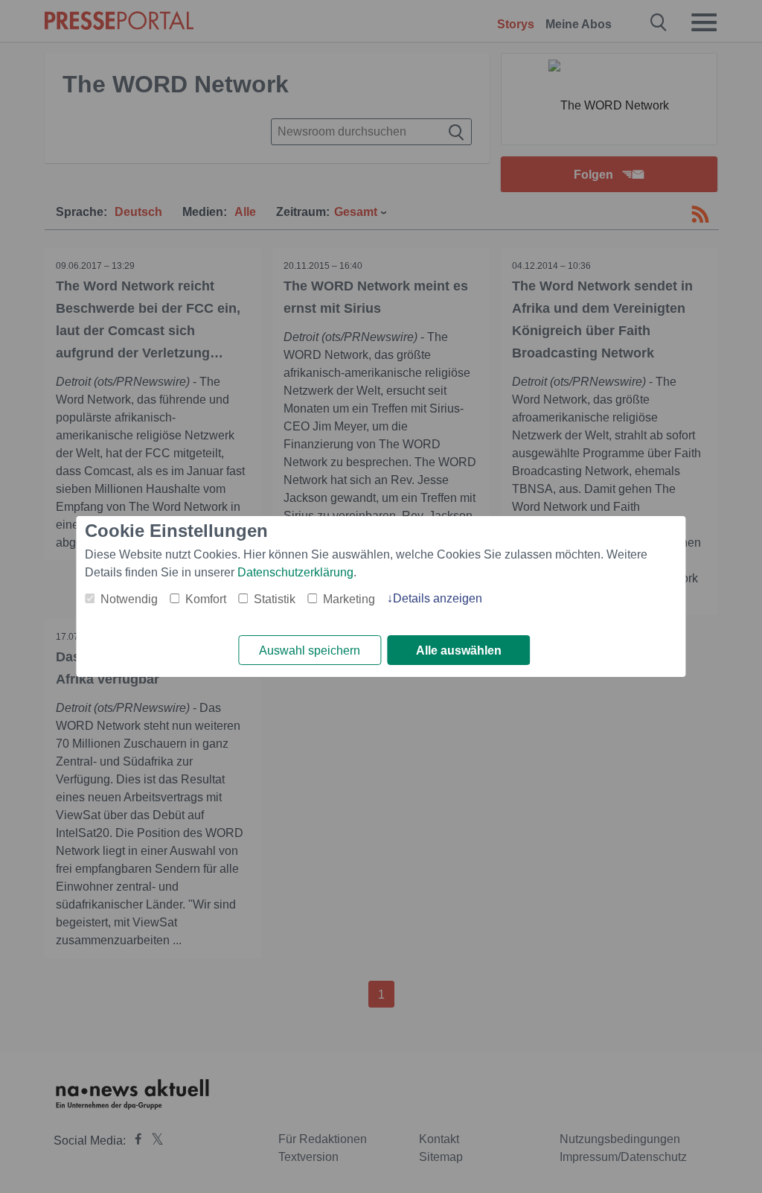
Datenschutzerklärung (295, 572)
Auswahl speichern (309, 650)
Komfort (205, 599)
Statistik (274, 599)
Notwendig (129, 599)
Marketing (349, 599)
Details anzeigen (437, 598)
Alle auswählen (459, 650)
